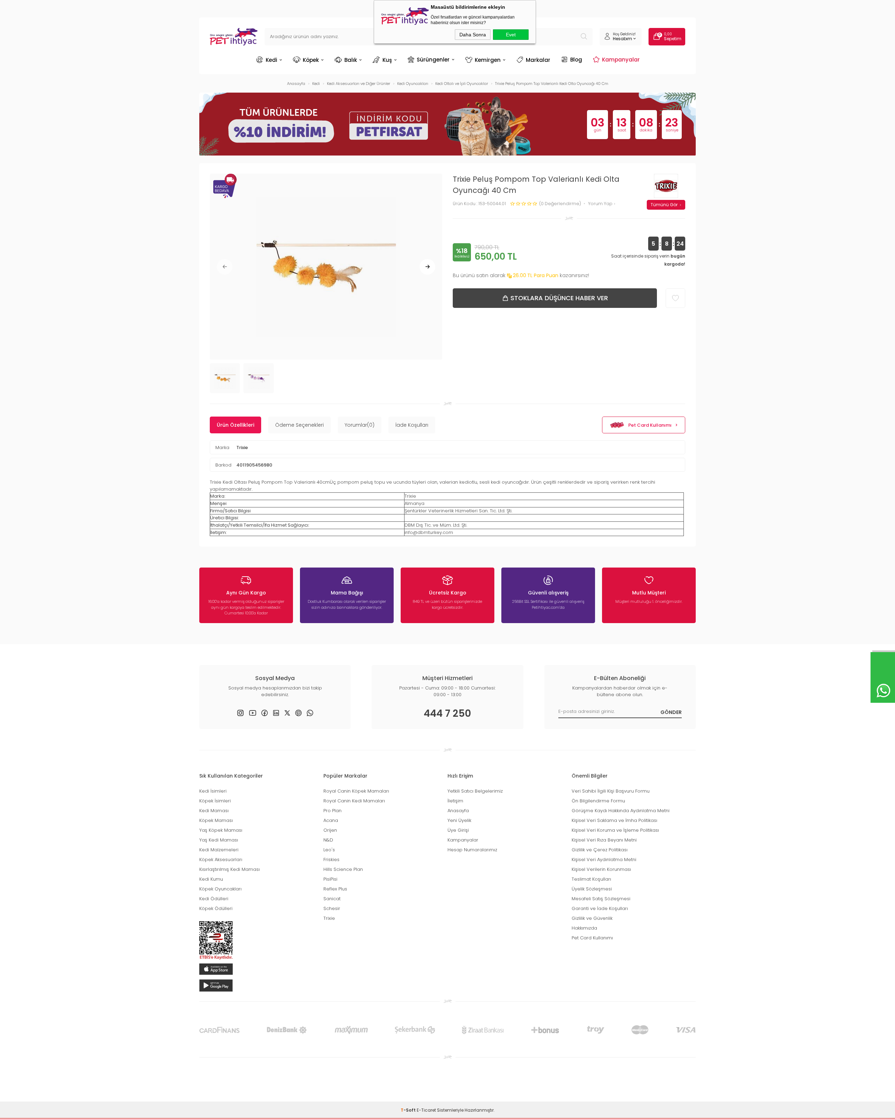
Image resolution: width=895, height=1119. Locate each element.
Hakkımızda (584, 928)
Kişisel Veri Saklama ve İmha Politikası (614, 820)
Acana (330, 820)
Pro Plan (332, 810)
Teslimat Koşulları (591, 879)
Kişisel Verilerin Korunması (601, 869)
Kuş (387, 60)
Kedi (271, 60)
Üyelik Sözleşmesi (592, 889)
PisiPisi (330, 879)
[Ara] (584, 36)
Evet (511, 34)
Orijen (330, 830)
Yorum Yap (601, 204)
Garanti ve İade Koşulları (600, 908)
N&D (328, 840)
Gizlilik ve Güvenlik (592, 918)
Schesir (331, 908)
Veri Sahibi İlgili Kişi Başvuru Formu (611, 791)
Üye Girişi (458, 830)
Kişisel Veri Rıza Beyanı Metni (604, 840)
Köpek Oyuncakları (220, 889)
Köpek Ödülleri (215, 908)
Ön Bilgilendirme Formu (598, 800)
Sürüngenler (433, 59)
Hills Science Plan (343, 869)
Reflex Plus (335, 889)
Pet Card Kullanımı (650, 425)
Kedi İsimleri (213, 791)
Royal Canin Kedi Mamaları (354, 800)
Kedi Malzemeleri (218, 849)
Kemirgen (488, 60)
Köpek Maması (216, 820)
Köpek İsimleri (215, 800)
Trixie (242, 447)
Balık (350, 60)
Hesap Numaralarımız (472, 849)
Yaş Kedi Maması (218, 840)
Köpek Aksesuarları (220, 859)
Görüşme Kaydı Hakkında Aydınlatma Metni (621, 810)
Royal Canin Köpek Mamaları (356, 791)
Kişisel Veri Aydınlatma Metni (604, 859)
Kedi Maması (214, 810)
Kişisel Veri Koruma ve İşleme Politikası (615, 830)
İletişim (455, 800)
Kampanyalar (621, 59)
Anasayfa (458, 810)
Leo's (329, 849)
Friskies (331, 859)
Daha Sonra (472, 34)
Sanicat (332, 898)
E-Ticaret (426, 1110)
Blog (576, 59)
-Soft (409, 1110)
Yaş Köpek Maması (220, 830)
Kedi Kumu (211, 879)
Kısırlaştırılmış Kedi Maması (229, 869)
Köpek (311, 60)
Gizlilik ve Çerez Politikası (600, 849)
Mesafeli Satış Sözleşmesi (601, 898)
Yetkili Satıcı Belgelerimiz (475, 791)
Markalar (538, 60)
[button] (224, 267)
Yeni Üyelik (459, 820)
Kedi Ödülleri (213, 898)
